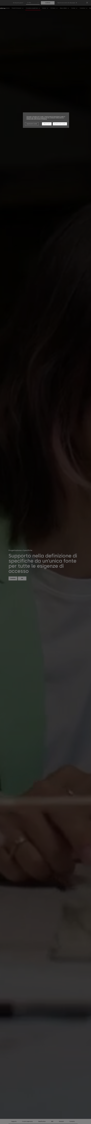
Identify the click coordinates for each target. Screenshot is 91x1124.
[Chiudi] (67, 114)
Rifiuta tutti (47, 123)
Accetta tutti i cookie (59, 123)
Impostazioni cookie (32, 123)
